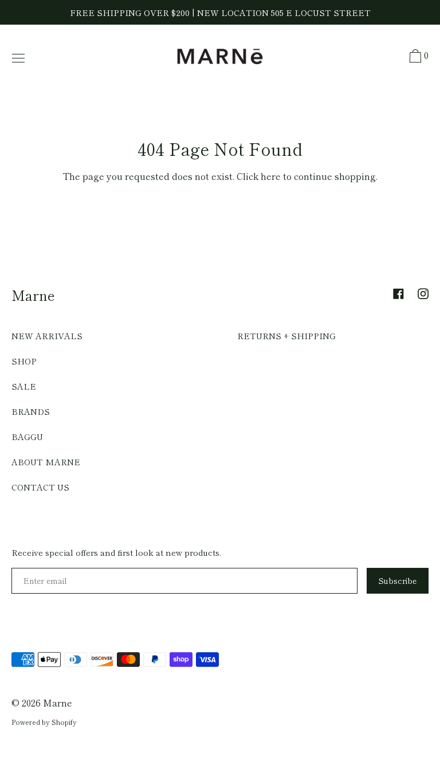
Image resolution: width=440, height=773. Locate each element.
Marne (33, 295)
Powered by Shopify (44, 722)
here (271, 176)
